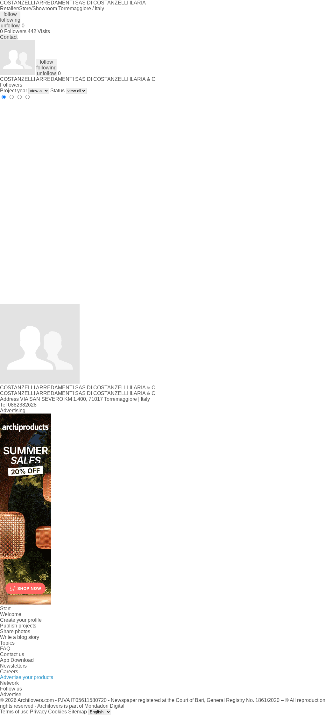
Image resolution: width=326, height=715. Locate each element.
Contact (9, 37)
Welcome (10, 614)
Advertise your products (26, 677)
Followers (11, 85)
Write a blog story (19, 637)
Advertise (10, 694)
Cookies (57, 711)
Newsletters (13, 666)
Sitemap (77, 711)
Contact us (12, 654)
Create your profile (21, 620)
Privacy (38, 711)
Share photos (15, 631)
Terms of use (14, 711)
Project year (13, 90)
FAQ (5, 648)
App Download (17, 660)
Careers (9, 671)
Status (57, 90)
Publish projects (18, 625)
